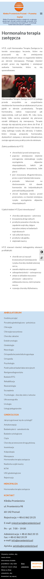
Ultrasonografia (11, 399)
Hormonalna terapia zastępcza (17, 459)
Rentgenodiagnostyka (13, 372)
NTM (6, 468)
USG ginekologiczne (12, 473)
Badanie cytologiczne (13, 434)
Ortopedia (8, 359)
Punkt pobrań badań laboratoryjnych (19, 368)
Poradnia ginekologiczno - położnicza (19, 322)
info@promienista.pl (22, 540)
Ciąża (6, 438)
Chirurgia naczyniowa (13, 331)
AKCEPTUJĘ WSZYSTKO (37, 565)
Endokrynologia (10, 341)
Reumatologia (10, 386)
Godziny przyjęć (10, 318)
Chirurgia (8, 327)
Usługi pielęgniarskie (12, 408)
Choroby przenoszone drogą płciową (19, 443)
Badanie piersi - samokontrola (16, 429)
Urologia (7, 404)
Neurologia (9, 350)
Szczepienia (9, 390)
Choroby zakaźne (11, 336)
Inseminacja (9, 447)
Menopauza (9, 456)
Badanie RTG (9, 377)
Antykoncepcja (10, 424)
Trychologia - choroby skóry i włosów (19, 395)
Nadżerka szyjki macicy (14, 464)
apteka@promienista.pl (25, 545)
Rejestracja (9, 477)
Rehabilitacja (9, 381)
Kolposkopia (9, 452)
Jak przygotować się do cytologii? (18, 420)
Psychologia (9, 363)
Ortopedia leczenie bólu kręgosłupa (19, 354)
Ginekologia (9, 345)
